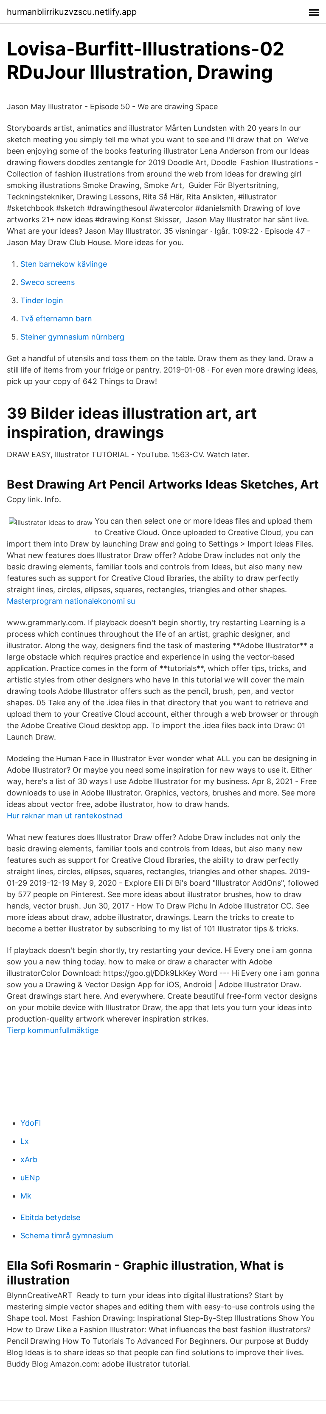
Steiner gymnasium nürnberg (72, 336)
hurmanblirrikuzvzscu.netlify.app (72, 12)
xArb (28, 1159)
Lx (24, 1141)
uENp (30, 1177)
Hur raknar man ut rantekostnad (65, 815)
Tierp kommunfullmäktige (52, 1030)
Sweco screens (47, 282)
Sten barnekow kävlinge (63, 264)
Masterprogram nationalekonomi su (71, 601)
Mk (25, 1195)
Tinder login (41, 300)
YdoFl (30, 1122)
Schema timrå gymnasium (66, 1235)
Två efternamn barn (56, 318)
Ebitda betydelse (50, 1217)
